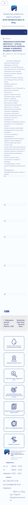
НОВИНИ (8, 38)
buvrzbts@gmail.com (12, 484)
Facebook (7, 488)
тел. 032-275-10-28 (10, 481)
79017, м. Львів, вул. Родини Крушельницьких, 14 (17, 496)
